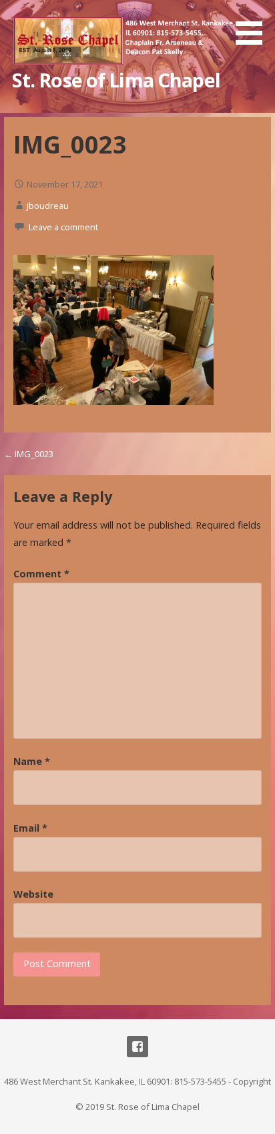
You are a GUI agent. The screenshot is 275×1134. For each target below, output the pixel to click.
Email (30, 828)
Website (33, 894)
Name (31, 761)
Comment (41, 573)
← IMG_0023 (28, 454)
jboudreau (48, 206)
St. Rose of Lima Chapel (116, 80)
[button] (253, 24)
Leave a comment (63, 227)
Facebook (137, 1046)
